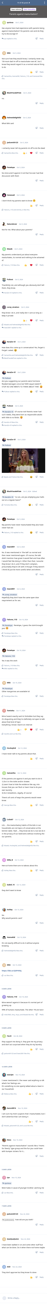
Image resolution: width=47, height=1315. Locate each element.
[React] (36, 38)
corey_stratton (11, 594)
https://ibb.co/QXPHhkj (11, 971)
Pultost (8, 378)
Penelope (8, 625)
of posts (22, 3)
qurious (8, 1183)
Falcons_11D (10, 656)
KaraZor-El (9, 412)
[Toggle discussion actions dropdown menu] (44, 3)
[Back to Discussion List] (2, 3)
